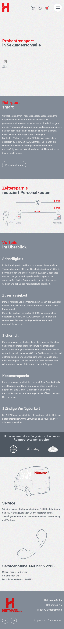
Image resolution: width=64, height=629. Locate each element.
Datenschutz (54, 620)
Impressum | (40, 620)
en (47, 8)
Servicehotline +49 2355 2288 (28, 566)
